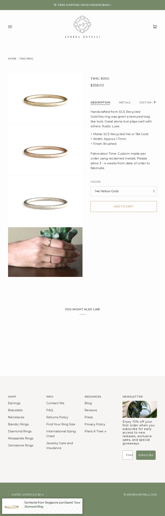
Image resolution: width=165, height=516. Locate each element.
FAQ (49, 410)
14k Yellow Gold (106, 191)
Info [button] (49, 396)
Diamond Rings (19, 431)
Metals (124, 102)
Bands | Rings (18, 424)
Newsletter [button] (133, 396)
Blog (88, 403)
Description (100, 102)
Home (12, 58)
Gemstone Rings (20, 445)
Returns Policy (57, 417)
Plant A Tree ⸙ (95, 431)
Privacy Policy (95, 424)
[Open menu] (14, 27)
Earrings (14, 403)
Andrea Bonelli (138, 494)
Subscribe (146, 455)
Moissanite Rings (20, 438)
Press (89, 417)
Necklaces (16, 417)
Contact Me (55, 403)
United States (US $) (26, 494)
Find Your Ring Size (60, 424)
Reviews (91, 410)
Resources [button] (93, 396)
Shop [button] (12, 396)
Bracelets (15, 410)
